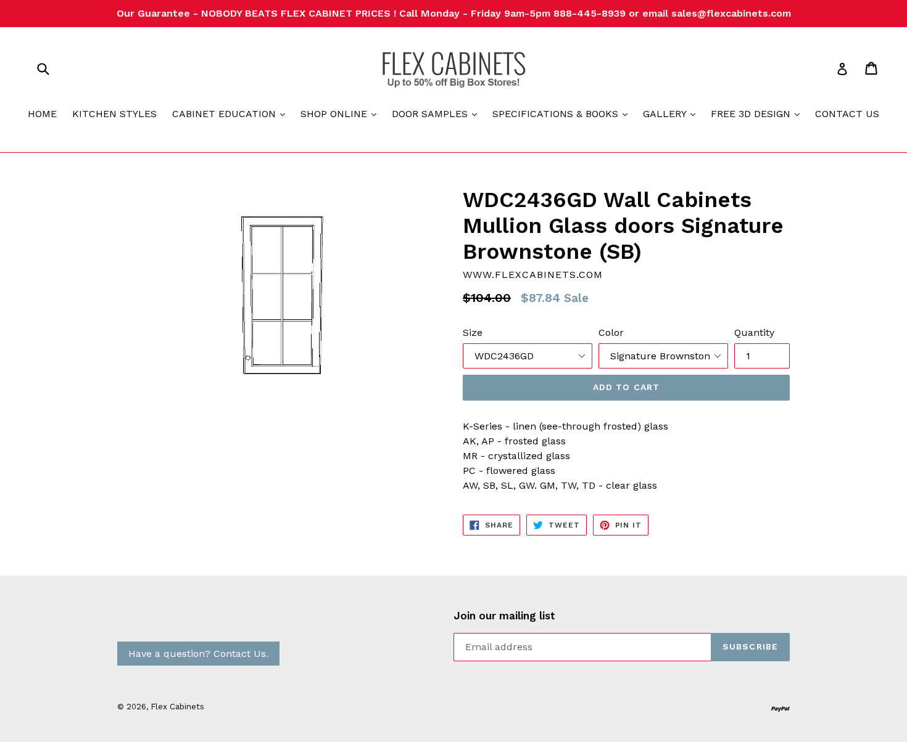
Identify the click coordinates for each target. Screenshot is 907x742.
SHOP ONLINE (341, 113)
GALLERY (672, 113)
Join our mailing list (504, 616)
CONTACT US (847, 114)
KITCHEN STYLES (114, 114)
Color (611, 332)
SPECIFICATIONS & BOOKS (563, 113)
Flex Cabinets (177, 706)
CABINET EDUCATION (231, 113)
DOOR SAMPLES (437, 113)
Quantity (754, 332)
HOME (42, 114)
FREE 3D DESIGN (758, 113)
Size (472, 332)
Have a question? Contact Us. (198, 653)
